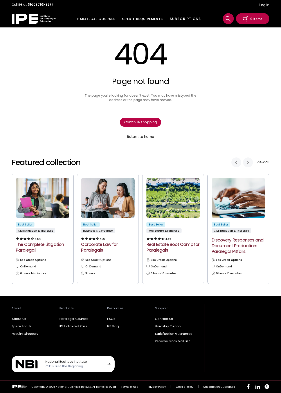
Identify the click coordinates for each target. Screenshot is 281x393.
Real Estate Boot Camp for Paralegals (173, 247)
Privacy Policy (157, 386)
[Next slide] (248, 162)
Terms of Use (129, 386)
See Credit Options (33, 260)
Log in (264, 4)
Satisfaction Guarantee (173, 334)
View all (262, 162)
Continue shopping (140, 122)
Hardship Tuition (168, 326)
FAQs (111, 319)
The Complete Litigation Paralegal (40, 247)
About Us (19, 319)
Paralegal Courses (73, 319)
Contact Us (164, 319)
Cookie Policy (184, 386)
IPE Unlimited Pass (73, 326)
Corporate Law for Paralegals (99, 247)
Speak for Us (21, 326)
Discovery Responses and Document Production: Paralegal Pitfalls (238, 245)
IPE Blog (113, 326)
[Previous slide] (236, 162)
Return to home (140, 136)
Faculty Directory (25, 334)
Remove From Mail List (172, 341)
